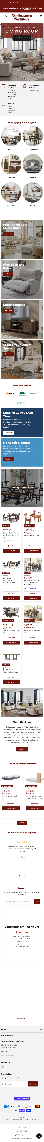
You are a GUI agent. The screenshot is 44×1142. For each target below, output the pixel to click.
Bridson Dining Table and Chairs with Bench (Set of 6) (32, 582)
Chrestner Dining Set (10, 672)
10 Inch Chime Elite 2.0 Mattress (10, 797)
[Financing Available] (11, 91)
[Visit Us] (11, 108)
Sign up (33, 1084)
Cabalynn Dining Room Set (32, 631)
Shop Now (22, 749)
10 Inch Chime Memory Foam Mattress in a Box (34, 797)
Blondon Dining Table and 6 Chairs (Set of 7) (11, 581)
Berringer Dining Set (31, 535)
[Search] (37, 901)
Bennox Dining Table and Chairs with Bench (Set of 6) (11, 535)
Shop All (22, 823)
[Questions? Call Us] (32, 91)
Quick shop (11, 546)
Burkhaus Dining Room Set (11, 631)
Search (22, 1117)
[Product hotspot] (29, 702)
